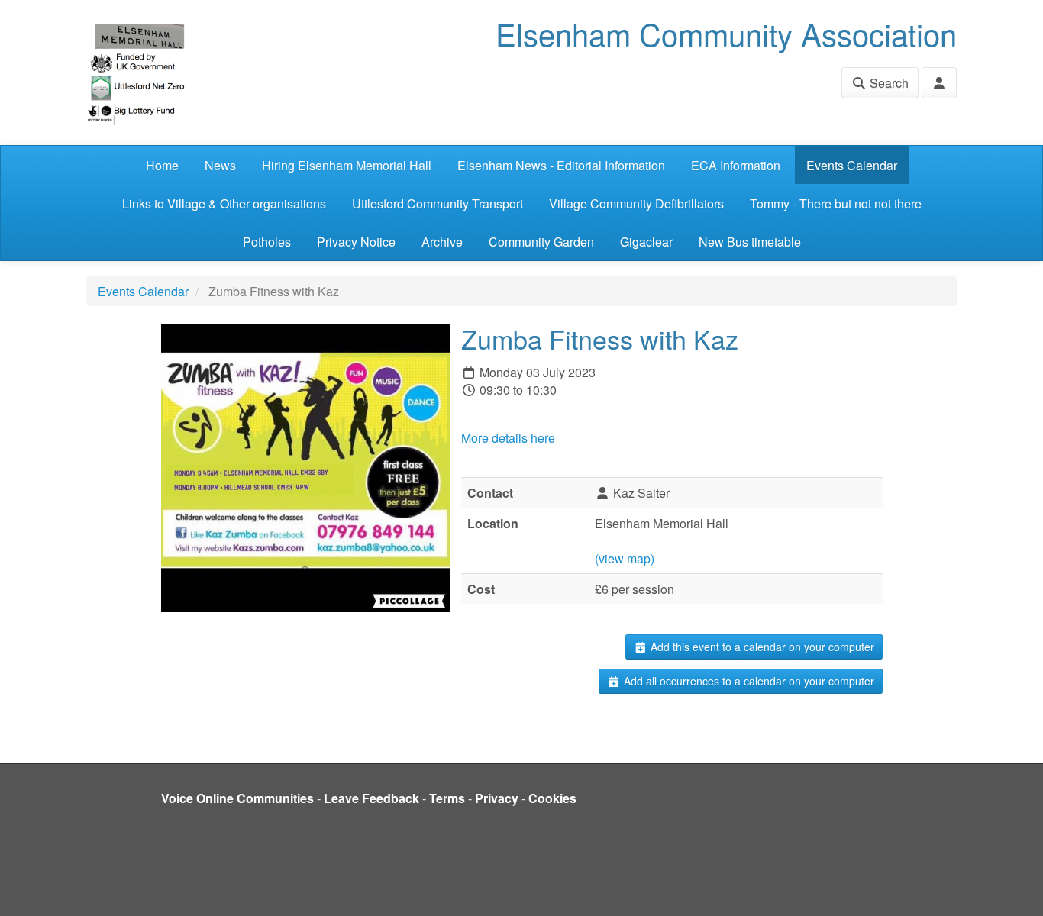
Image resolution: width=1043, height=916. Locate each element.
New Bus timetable (750, 241)
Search (888, 83)
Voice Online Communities (237, 798)
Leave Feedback (371, 798)
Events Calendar (851, 165)
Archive (442, 241)
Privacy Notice (356, 241)
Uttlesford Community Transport (437, 203)
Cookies (552, 798)
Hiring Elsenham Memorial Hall (346, 165)
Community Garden (541, 241)
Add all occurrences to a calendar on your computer (747, 681)
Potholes (267, 241)
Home (162, 165)
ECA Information (735, 165)
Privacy (496, 798)
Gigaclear (646, 241)
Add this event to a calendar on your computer (760, 646)
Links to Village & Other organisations (224, 203)
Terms (447, 798)
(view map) (624, 558)
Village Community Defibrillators (636, 203)
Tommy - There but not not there (836, 203)
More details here (508, 438)
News (220, 165)
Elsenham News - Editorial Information (561, 165)
